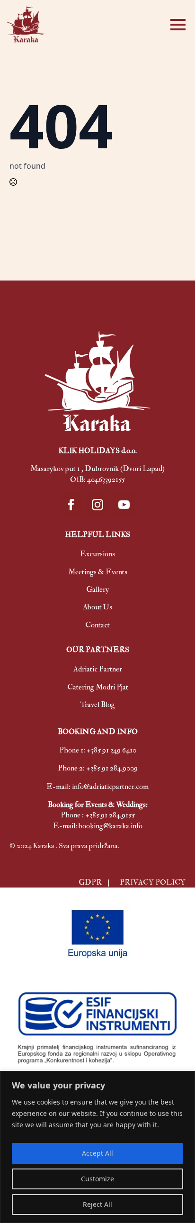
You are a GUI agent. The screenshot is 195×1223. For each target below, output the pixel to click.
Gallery (97, 589)
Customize (97, 1178)
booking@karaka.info (110, 826)
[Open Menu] (178, 24)
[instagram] (97, 504)
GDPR (91, 882)
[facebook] (71, 504)
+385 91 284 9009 (112, 768)
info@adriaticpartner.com (110, 786)
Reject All (97, 1204)
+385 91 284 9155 (110, 815)
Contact (97, 625)
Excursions (97, 554)
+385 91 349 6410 (111, 750)
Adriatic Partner (97, 669)
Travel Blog (97, 704)
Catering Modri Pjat (97, 687)
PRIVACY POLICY (153, 882)
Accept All (97, 1153)
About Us (97, 607)
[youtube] (124, 504)
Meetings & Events (97, 572)
